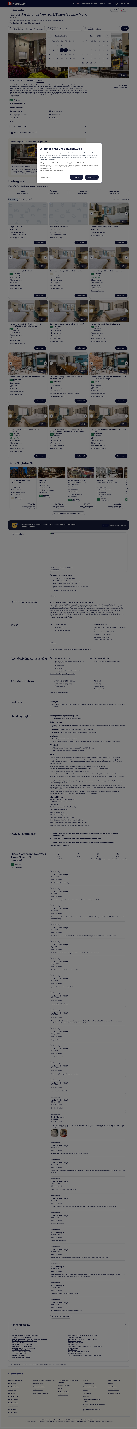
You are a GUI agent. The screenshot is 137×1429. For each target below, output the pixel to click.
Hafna (76, 177)
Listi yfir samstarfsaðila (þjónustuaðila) (51, 170)
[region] (69, 163)
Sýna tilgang (46, 177)
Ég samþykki (92, 177)
